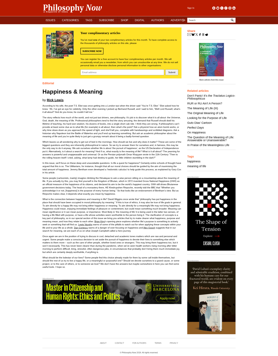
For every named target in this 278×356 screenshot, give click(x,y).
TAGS (88, 20)
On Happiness (196, 132)
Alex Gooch (149, 227)
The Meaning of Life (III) (202, 108)
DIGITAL (140, 20)
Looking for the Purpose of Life (207, 118)
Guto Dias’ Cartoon (199, 122)
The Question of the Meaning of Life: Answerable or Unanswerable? (210, 139)
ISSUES (50, 20)
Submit (171, 72)
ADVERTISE (178, 20)
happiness (193, 161)
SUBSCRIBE (106, 20)
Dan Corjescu (81, 227)
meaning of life (196, 166)
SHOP (124, 20)
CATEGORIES (70, 20)
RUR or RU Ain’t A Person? (204, 103)
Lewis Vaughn (85, 224)
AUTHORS (157, 20)
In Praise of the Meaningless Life (208, 145)
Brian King (99, 221)
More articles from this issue (211, 80)
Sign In (190, 8)
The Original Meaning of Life (205, 113)
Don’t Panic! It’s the (211, 97)
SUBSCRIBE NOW (92, 51)
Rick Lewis (55, 100)
